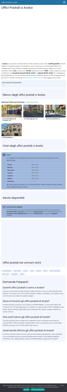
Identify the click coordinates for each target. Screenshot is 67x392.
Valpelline (14, 274)
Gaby (32, 271)
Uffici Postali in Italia (9, 2)
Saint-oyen (5, 274)
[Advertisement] (33, 21)
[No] (65, 388)
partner (58, 385)
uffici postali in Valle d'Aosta (33, 78)
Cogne (25, 271)
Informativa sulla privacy (37, 389)
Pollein (45, 271)
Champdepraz (6, 271)
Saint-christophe (55, 271)
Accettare (26, 389)
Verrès (22, 274)
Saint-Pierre (17, 271)
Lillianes (38, 271)
